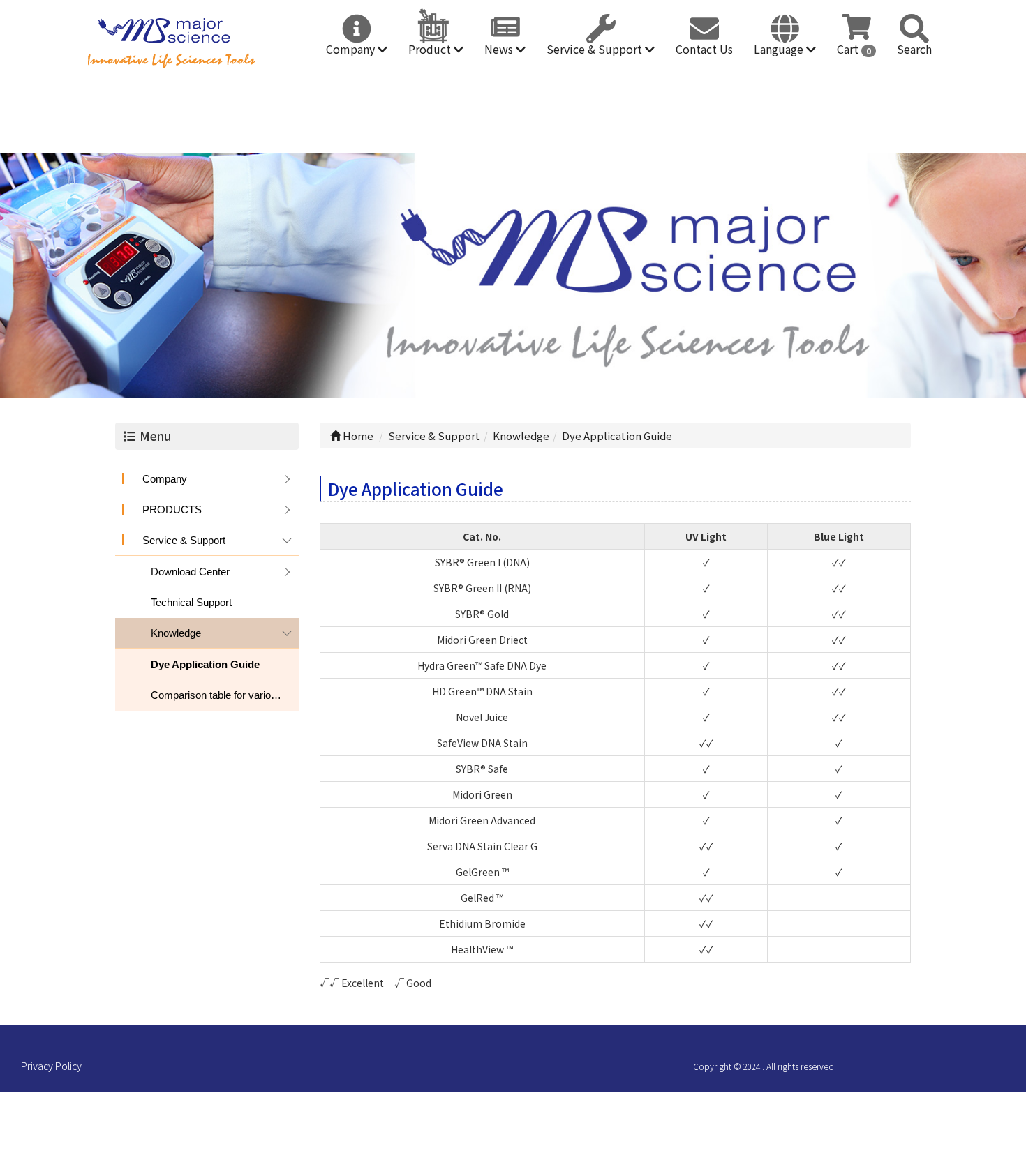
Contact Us (704, 48)
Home (357, 435)
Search (914, 48)
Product (431, 48)
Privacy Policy (51, 1066)
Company (352, 48)
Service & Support (596, 48)
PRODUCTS (172, 509)
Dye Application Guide (205, 664)
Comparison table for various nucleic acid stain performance (225, 695)
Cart (854, 48)
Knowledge (176, 633)
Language (780, 48)
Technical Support (191, 602)
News (500, 48)
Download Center (190, 572)
